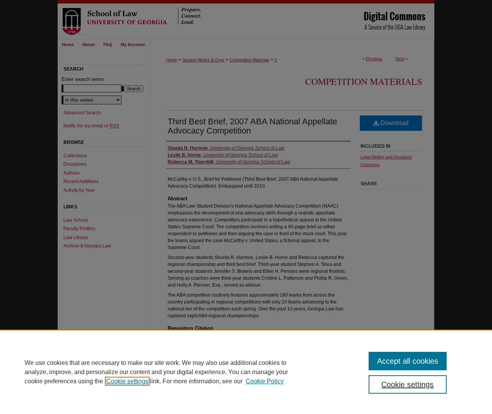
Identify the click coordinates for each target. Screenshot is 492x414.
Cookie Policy (265, 381)
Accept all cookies (407, 361)
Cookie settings (127, 381)
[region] (246, 372)
